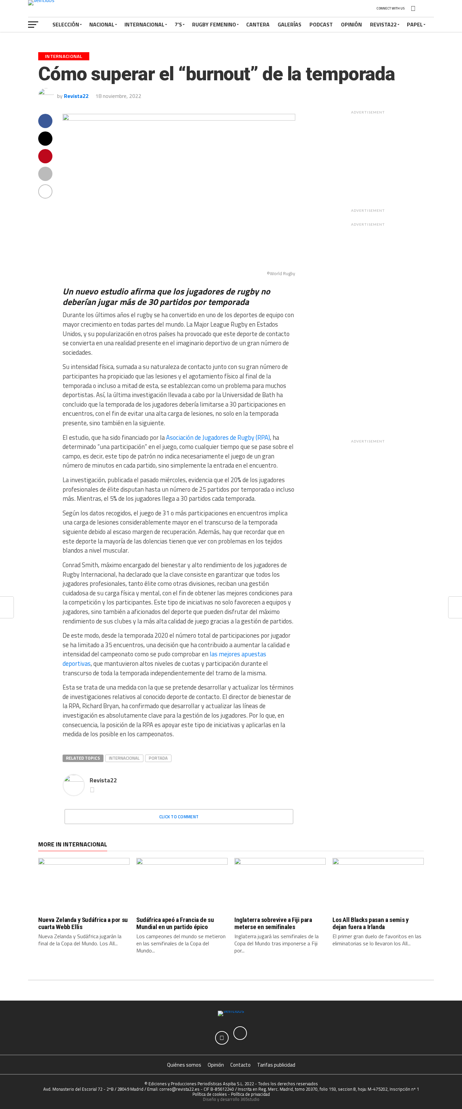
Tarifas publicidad (276, 1065)
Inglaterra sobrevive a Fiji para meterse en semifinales (273, 923)
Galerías (289, 24)
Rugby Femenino (214, 24)
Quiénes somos (184, 1065)
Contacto (240, 1065)
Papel (415, 24)
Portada (158, 758)
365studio (249, 1099)
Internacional (144, 24)
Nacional (101, 24)
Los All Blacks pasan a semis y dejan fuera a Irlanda (370, 923)
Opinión (351, 24)
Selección (65, 24)
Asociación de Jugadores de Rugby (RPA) (218, 437)
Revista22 (383, 24)
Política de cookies (209, 1094)
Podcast (321, 24)
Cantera (258, 24)
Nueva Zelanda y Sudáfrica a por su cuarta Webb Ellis (83, 923)
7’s (178, 24)
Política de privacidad (250, 1094)
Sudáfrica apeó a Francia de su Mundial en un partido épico (175, 923)
